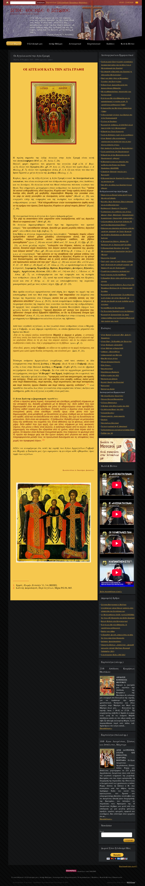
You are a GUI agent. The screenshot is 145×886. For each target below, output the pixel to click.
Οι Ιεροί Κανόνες (107, 412)
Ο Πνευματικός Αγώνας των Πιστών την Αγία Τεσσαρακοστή (116, 116)
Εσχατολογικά (93, 43)
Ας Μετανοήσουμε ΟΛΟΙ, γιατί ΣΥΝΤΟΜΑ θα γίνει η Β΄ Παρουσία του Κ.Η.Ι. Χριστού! (118, 616)
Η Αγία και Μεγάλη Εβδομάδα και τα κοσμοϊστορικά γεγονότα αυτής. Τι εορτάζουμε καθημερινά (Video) (115, 101)
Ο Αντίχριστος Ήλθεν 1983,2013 (113, 654)
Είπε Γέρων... (106, 365)
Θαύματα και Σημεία (109, 378)
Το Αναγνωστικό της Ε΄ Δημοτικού (114, 426)
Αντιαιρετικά (75, 43)
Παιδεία (104, 419)
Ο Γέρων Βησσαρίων (109, 402)
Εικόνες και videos (108, 631)
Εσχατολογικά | (71, 877)
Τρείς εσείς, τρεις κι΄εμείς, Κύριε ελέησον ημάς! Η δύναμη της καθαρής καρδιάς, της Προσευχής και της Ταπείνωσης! (117, 264)
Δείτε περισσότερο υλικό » (111, 591)
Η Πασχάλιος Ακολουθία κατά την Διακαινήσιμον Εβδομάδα (114, 86)
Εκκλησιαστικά (107, 368)
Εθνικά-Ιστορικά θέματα (110, 361)
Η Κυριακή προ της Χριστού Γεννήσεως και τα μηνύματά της (117, 179)
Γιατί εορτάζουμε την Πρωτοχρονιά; (115, 151)
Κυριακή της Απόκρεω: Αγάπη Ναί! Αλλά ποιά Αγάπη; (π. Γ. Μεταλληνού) (117, 126)
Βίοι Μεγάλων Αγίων (109, 358)
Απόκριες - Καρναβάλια (110, 351)
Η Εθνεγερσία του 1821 (110, 375)
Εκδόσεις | (95, 877)
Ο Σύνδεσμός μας (35, 43)
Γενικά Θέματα (14, 43)
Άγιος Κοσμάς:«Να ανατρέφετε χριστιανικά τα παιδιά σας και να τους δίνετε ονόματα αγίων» (116, 141)
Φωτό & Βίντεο (127, 43)
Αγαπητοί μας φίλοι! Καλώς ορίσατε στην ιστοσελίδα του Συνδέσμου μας (117, 609)
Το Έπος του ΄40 (107, 433)
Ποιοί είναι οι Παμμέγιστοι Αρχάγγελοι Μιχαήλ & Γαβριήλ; (116, 196)
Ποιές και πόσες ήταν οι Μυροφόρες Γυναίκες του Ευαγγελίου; (115, 79)
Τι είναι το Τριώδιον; (109, 121)
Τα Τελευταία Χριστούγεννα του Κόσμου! (117, 311)
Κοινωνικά (105, 385)
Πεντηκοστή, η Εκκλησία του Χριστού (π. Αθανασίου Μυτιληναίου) (116, 73)
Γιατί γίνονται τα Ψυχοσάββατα (113, 274)
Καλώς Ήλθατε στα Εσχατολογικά (114, 621)
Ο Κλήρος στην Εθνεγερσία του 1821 (115, 406)
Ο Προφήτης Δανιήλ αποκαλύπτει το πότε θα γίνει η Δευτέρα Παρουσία (117, 636)
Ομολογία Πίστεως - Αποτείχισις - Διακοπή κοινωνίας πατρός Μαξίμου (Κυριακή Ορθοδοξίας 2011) (117, 648)
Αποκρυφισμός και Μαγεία (111, 355)
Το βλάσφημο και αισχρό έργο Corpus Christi (117, 429)
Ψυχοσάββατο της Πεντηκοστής (113, 308)
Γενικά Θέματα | (17, 877)
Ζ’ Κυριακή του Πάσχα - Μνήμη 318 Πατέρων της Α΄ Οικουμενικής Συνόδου (116, 243)
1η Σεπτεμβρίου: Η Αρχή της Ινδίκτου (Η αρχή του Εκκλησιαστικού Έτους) (116, 223)
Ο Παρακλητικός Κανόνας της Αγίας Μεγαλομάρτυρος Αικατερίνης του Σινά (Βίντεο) (116, 251)
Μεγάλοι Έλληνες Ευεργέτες (112, 395)
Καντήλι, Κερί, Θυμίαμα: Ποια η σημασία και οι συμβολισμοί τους (117, 203)
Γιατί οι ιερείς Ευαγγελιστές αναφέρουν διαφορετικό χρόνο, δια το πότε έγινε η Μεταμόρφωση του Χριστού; (117, 64)
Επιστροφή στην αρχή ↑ (128, 866)
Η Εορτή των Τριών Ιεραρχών (112, 131)
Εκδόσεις (111, 43)
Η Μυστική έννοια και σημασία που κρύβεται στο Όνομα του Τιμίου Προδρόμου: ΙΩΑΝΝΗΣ (115, 164)
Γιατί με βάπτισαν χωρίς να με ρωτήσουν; (117, 135)
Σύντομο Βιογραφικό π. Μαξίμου (113, 604)
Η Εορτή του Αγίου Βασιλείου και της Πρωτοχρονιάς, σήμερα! (115, 156)
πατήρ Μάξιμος (56, 43)
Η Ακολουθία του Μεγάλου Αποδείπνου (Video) (116, 109)
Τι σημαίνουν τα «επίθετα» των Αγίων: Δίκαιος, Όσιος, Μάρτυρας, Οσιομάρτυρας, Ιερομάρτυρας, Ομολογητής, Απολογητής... (117, 214)
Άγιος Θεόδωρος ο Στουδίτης (112, 344)
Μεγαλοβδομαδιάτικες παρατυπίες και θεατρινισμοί (116, 93)
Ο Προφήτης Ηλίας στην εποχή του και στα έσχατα (117, 279)
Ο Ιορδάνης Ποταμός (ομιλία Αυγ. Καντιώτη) (114, 173)
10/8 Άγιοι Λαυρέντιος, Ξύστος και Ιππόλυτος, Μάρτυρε (117, 743)
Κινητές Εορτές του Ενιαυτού (112, 382)
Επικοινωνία (117, 877)
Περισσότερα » (106, 728)
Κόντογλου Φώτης (108, 389)
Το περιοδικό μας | (84, 877)
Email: (102, 831)
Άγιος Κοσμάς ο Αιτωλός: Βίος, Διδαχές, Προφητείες (116, 336)
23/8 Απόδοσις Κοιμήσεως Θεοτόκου (72, 2)
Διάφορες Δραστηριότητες (111, 641)
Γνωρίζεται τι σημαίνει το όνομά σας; (115, 271)
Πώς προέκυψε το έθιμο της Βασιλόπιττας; (117, 148)
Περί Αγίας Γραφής (108, 258)
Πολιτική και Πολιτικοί (110, 423)
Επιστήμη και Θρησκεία (110, 372)
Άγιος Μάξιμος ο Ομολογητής (112, 348)
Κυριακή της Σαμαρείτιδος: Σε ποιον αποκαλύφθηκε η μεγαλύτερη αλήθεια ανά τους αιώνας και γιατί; (117, 317)
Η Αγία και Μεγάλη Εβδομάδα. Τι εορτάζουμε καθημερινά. (114, 626)
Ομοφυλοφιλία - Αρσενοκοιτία (113, 416)
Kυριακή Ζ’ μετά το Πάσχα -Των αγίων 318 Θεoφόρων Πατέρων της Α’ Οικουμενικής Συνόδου (117, 287)
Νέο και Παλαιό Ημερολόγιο (112, 399)
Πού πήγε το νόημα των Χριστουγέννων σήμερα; (116, 186)
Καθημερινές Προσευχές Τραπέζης (114, 208)
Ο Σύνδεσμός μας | (32, 877)
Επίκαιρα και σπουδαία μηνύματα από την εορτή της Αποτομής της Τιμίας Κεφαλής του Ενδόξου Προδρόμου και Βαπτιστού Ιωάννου (117, 233)
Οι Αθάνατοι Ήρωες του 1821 (112, 409)
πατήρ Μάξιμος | (46, 877)
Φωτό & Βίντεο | (106, 877)
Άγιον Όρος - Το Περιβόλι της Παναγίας (116, 341)
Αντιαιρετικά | (58, 877)
